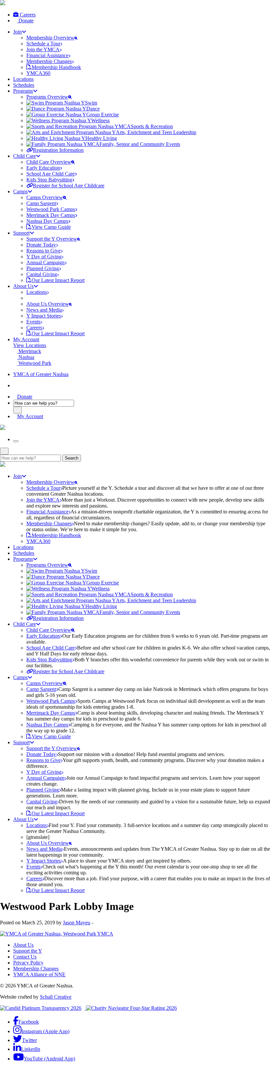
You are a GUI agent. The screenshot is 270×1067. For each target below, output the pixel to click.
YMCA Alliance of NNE (39, 974)
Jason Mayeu (76, 922)
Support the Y (27, 951)
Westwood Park (34, 363)
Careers (27, 14)
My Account (26, 339)
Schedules (23, 85)
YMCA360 (38, 73)
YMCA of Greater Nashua (40, 374)
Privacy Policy (28, 962)
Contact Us (25, 957)
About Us (23, 945)
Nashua (25, 357)
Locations (23, 79)
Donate (25, 20)
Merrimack (29, 351)
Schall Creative (55, 997)
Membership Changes (36, 968)
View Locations (29, 345)
